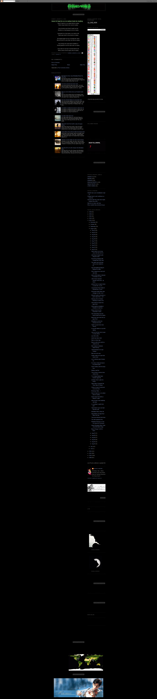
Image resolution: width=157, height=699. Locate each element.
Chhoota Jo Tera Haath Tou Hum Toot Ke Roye (72, 139)
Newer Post (54, 64)
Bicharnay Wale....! (95, 391)
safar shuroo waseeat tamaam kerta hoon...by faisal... (97, 280)
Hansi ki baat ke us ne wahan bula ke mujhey (67, 21)
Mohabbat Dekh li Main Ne (97, 411)
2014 (90, 218)
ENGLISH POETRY (92, 182)
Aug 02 (93, 441)
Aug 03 (93, 439)
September (93, 226)
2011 (90, 453)
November (93, 222)
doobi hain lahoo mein (96, 338)
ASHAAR (89, 180)
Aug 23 (93, 230)
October (93, 224)
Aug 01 (93, 443)
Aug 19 (93, 236)
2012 (90, 451)
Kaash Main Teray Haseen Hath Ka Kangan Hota (73, 131)
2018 (90, 211)
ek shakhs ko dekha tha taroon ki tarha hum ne (72, 107)
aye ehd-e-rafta (95, 336)
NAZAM (89, 178)
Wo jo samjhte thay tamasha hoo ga (96, 205)
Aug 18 (93, 238)
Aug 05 (93, 435)
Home (68, 64)
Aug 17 (93, 241)
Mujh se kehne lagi (95, 340)
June (92, 448)
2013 (90, 220)
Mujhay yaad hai (95, 370)
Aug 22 (93, 232)
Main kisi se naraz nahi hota (94, 203)
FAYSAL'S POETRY (98, 468)
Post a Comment (56, 62)
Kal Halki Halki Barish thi (67, 115)
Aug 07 (93, 433)
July (92, 446)
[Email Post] (82, 52)
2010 (90, 455)
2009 (90, 457)
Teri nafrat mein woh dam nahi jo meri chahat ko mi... (97, 264)
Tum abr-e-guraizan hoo (97, 419)
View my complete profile (94, 478)
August (92, 228)
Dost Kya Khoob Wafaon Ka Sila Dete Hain (71, 100)
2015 (90, 216)
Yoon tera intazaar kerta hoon (98, 417)
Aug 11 (93, 249)
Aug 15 (93, 243)
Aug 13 (93, 245)
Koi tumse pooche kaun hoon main (69, 83)
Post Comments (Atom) (63, 67)
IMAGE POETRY (91, 184)
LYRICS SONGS (91, 186)
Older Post (82, 64)
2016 (90, 214)
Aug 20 (93, 234)
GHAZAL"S (58, 54)
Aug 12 (93, 247)
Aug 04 (93, 437)
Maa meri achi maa (95, 353)
